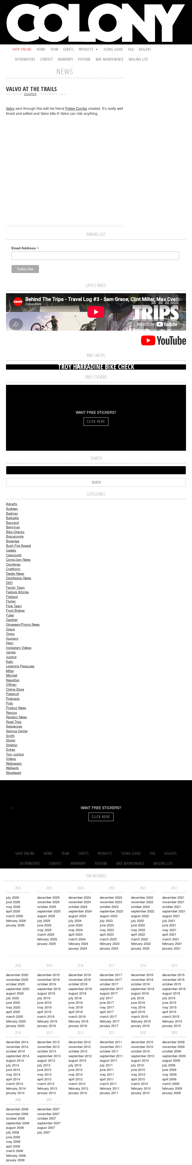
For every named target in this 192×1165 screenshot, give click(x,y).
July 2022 (137, 920)
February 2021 (172, 943)
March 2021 (170, 939)
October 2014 (15, 1051)
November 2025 (48, 901)
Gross (10, 633)
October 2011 (109, 1051)
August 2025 (46, 915)
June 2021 (169, 925)
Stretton (12, 744)
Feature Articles (17, 591)
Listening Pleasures (20, 666)
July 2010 (137, 1065)
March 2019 (45, 1016)
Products (86, 49)
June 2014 (13, 1069)
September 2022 (142, 911)
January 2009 (171, 1092)
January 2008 (15, 1160)
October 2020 (15, 984)
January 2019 (46, 1025)
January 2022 (140, 948)
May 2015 (169, 1007)
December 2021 (173, 897)
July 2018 (75, 998)
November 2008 (17, 1113)
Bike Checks (15, 531)
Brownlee (12, 541)
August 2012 (77, 1060)
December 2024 (79, 897)
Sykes (10, 749)
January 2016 (140, 1025)
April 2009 (169, 1079)
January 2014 (15, 1092)
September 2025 (48, 911)
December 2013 (48, 1041)
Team (54, 49)
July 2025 (43, 920)
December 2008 (17, 1109)
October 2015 (171, 984)
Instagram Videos (19, 647)
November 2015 (173, 979)
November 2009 (173, 1046)
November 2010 (142, 1046)
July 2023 (106, 920)
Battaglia (12, 517)
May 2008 (13, 1141)
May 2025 (44, 929)
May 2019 (44, 1007)
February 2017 (110, 1021)
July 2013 (43, 1065)
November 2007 (48, 1113)
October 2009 (171, 1051)
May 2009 (169, 1074)
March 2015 (170, 1016)
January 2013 (46, 1092)
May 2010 (138, 1074)
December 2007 (48, 1109)
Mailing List (138, 59)
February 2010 (141, 1088)
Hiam (10, 642)
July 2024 (75, 920)
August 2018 (77, 993)
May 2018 (75, 1007)
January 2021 (171, 948)
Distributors (25, 59)
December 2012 (79, 1041)
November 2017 (111, 979)
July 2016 (137, 998)
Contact (46, 59)
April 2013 (44, 1079)
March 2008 (14, 1150)
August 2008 (15, 1127)
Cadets (68, 49)
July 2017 (106, 998)
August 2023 (109, 915)
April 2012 (75, 1079)
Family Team (15, 587)
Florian (11, 601)
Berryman (13, 527)
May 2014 (13, 1074)
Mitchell (11, 675)
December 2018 (79, 974)
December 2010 (142, 1041)
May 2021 (169, 929)
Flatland (12, 596)
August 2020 (15, 993)
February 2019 (47, 1021)
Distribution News (18, 578)
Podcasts (13, 698)
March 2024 (77, 939)
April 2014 (13, 1079)
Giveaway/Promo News (23, 624)
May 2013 (44, 1074)
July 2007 (43, 1132)
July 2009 (168, 1065)
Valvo (10, 108)
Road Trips (14, 721)
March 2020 (14, 1016)
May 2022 (138, 929)
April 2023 (107, 934)
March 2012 (77, 1083)
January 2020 (15, 1025)
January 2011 (109, 1092)
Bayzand (12, 522)
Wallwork (12, 767)
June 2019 (44, 1002)
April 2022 (138, 934)
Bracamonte (15, 536)
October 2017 (109, 984)
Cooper (30, 94)
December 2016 (142, 974)
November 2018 (79, 979)
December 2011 (111, 1041)
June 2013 (44, 1069)
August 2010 (140, 1060)
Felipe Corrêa (76, 108)
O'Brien (11, 684)
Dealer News (15, 573)
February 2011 (110, 1088)
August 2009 (171, 1060)
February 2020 (16, 1021)
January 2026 (15, 925)
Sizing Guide (113, 49)
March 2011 (108, 1083)
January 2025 (46, 943)
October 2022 (140, 906)
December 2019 (48, 974)
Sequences (14, 726)
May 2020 (13, 1007)
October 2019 (46, 984)
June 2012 (75, 1069)
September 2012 (80, 1055)
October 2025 (46, 906)
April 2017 (107, 1011)
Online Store (15, 689)
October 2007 (46, 1118)
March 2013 (45, 1083)
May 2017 (107, 1007)
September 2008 (17, 1123)
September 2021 (174, 911)
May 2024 (75, 929)
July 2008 (12, 1132)
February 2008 (16, 1155)
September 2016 (142, 988)
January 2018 (77, 1025)
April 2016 (138, 1011)
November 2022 (142, 901)
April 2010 (138, 1079)
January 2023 (109, 948)
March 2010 (139, 1083)
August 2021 (171, 915)
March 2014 (14, 1083)
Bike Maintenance (110, 59)
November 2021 (173, 901)
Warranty (65, 59)
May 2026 (13, 906)
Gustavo (12, 638)
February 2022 (141, 943)
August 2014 (15, 1060)
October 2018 (77, 984)
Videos (11, 758)
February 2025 (47, 939)
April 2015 (169, 1011)
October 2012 (77, 1051)
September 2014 (17, 1055)
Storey (11, 740)
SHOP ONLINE (22, 49)
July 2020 (12, 998)
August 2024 (77, 915)
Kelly (9, 661)
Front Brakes (15, 610)
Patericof (12, 693)
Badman (12, 513)
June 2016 (138, 1002)
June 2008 (13, 1137)
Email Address (25, 248)
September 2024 (80, 911)
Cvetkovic (13, 568)
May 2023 (107, 929)
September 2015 (174, 988)
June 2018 (75, 1002)
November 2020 (17, 979)
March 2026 (14, 915)
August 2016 (140, 993)
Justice (11, 656)
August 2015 (171, 993)
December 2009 (173, 1041)
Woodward (13, 772)
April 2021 (169, 934)
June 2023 (107, 925)
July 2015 (168, 998)
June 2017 (107, 1002)
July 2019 (43, 998)
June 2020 (13, 1002)
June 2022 (138, 925)
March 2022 (139, 939)
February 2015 (172, 1021)
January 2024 (77, 948)
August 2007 (46, 1127)
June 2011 (107, 1069)
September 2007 (48, 1123)
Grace (10, 629)
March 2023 (108, 939)
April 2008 (13, 1146)
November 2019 (48, 979)
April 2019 (44, 1011)
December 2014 (17, 1041)
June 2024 (75, 925)
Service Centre (17, 730)
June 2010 (138, 1069)
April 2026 (13, 911)
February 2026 (16, 920)
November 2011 (111, 1046)
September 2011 (111, 1055)
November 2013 (48, 1046)
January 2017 (109, 1025)
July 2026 (12, 897)
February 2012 (78, 1088)
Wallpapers (14, 763)
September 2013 (48, 1055)
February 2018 (78, 1021)
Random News (16, 717)
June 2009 (169, 1069)
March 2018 (77, 1016)
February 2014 (16, 1088)
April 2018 (75, 1011)
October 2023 (109, 906)
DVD (9, 582)
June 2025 (44, 925)
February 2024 (78, 943)
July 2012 (75, 1065)
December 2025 (48, 897)
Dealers (145, 49)
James (11, 652)
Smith (10, 735)
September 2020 (17, 988)
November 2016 (142, 979)
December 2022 (142, 897)
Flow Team (14, 605)
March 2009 (170, 1083)
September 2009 (174, 1055)
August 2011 (109, 1060)
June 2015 (169, 1002)
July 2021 (168, 920)
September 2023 (111, 911)
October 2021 (171, 906)
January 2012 (77, 1092)
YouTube (84, 59)
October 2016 (140, 984)
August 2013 (46, 1060)
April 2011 (107, 1079)
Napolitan (13, 680)
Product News (16, 707)
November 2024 (79, 901)
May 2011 (107, 1074)
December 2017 (111, 974)
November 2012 (79, 1046)
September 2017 (111, 988)
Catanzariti (14, 555)
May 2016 (138, 1007)
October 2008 (15, 1118)
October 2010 (140, 1051)
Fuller (10, 615)
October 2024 (77, 906)
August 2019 (46, 993)
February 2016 (141, 1021)
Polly (9, 703)
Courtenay (13, 564)
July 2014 (12, 1065)
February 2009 (172, 1088)
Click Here (96, 421)
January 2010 (140, 1092)
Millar (10, 670)
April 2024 (75, 934)
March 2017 (108, 1016)
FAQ (131, 49)
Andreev (12, 508)
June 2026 (13, 901)
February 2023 (110, 943)
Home (41, 49)
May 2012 (75, 1074)
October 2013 (46, 1051)
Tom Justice (15, 754)
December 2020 (17, 974)
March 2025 (45, 934)
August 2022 (140, 915)
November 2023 (111, 901)
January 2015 (171, 1025)
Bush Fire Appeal (18, 545)
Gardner (12, 619)
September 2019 (48, 988)
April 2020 (13, 1011)
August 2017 (109, 993)
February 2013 (47, 1088)
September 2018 (80, 988)
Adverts (11, 503)
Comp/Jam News (18, 559)
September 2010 (142, 1055)
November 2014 (17, 1046)
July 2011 (106, 1065)
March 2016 (139, 1016)
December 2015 (173, 974)
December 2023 (111, 897)
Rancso (11, 712)
